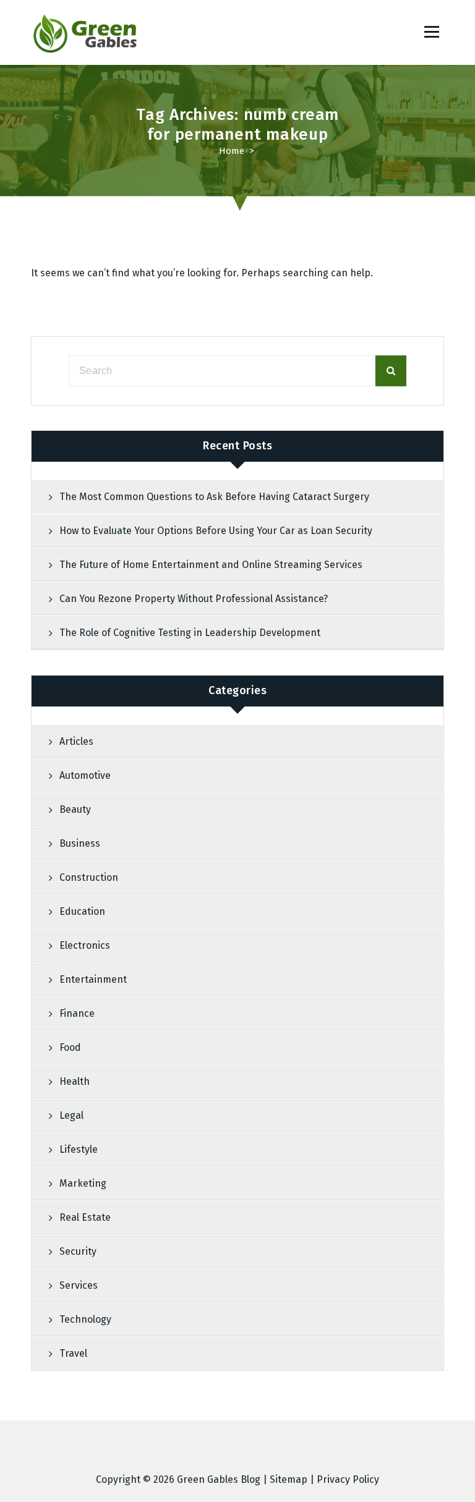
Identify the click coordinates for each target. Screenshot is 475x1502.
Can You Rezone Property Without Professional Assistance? (193, 599)
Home (231, 150)
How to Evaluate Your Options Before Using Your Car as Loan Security (215, 531)
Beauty (75, 809)
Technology (85, 1319)
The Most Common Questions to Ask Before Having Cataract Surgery (214, 497)
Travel (73, 1353)
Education (82, 911)
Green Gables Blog (218, 1479)
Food (70, 1047)
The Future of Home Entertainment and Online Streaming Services (210, 565)
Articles (76, 741)
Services (78, 1285)
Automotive (85, 775)
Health (74, 1081)
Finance (77, 1013)
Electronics (84, 945)
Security (77, 1251)
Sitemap (288, 1479)
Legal (71, 1115)
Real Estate (85, 1217)
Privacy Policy (348, 1479)
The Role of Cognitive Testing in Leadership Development (189, 633)
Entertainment (93, 979)
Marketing (82, 1183)
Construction (88, 877)
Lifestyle (78, 1149)
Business (79, 843)
